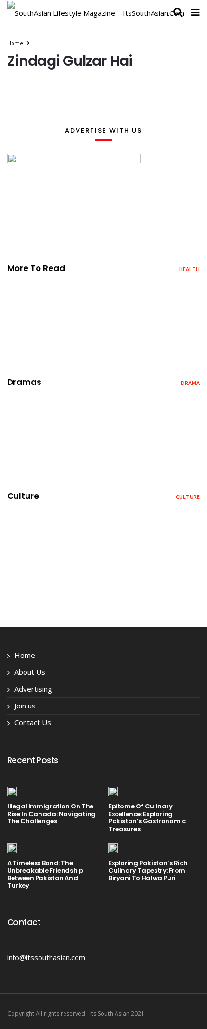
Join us (25, 705)
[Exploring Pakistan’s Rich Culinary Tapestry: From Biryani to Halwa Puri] (113, 848)
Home (15, 43)
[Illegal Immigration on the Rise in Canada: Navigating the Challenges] (12, 791)
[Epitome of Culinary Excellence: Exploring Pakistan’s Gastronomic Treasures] (113, 791)
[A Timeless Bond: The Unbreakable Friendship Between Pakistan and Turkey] (12, 848)
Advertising (33, 689)
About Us (29, 672)
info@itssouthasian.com (46, 957)
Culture (188, 496)
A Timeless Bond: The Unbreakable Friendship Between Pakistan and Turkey (45, 874)
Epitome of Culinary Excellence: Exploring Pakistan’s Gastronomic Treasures (146, 817)
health (189, 269)
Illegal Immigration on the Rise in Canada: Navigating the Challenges (51, 814)
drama (190, 382)
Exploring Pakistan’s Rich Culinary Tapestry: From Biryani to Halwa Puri (147, 870)
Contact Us (32, 722)
